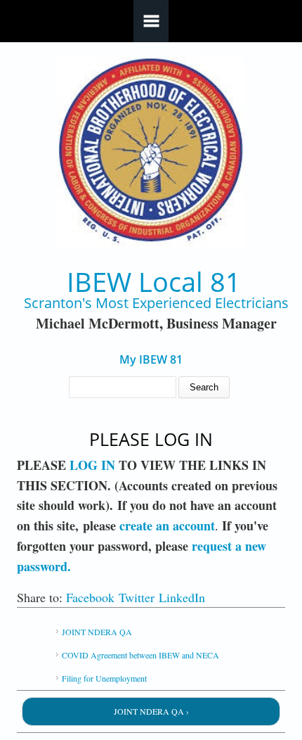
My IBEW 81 (151, 360)
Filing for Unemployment (104, 678)
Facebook (90, 597)
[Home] (151, 153)
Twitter (137, 597)
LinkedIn (182, 597)
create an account (167, 525)
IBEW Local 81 (154, 282)
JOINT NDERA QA (97, 631)
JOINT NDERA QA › (151, 711)
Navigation (151, 21)
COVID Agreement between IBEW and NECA (140, 655)
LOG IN (92, 465)
